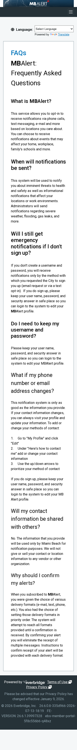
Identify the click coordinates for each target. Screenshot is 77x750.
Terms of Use (60, 682)
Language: (24, 30)
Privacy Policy (39, 687)
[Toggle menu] (71, 12)
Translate (63, 34)
